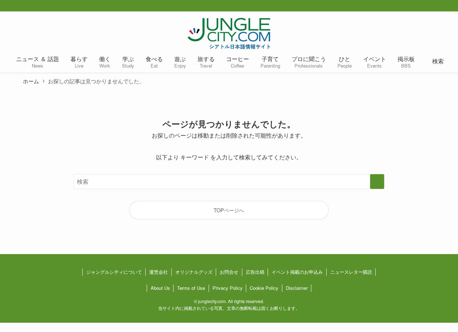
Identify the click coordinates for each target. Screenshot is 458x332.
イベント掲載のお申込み (297, 271)
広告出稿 (255, 271)
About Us (160, 287)
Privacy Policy (228, 287)
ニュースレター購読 (351, 271)
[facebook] (418, 6)
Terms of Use (191, 287)
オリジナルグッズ (194, 271)
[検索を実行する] (377, 181)
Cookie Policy (264, 287)
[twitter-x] (429, 6)
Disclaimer (297, 287)
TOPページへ (229, 210)
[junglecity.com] (229, 33)
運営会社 (158, 271)
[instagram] (441, 6)
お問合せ (229, 271)
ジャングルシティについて (114, 271)
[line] (452, 6)
